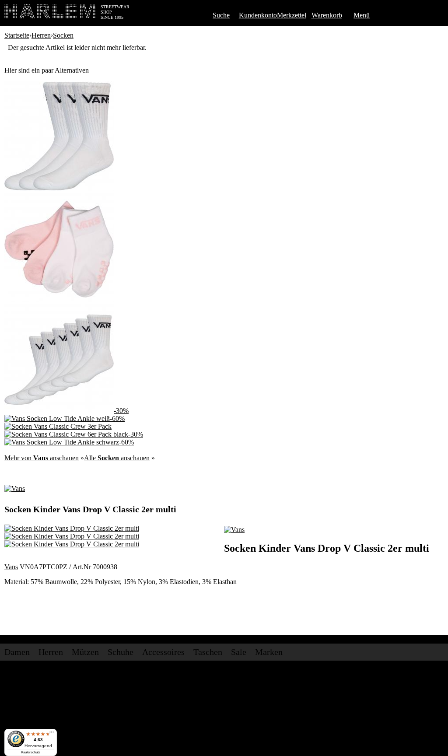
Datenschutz (120, 703)
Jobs (36, 673)
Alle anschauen (117, 458)
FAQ (144, 703)
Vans (11, 566)
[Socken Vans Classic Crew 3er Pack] (59, 188)
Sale (238, 652)
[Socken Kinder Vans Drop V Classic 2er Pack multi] (59, 299)
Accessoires (163, 652)
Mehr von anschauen (41, 458)
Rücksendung (183, 673)
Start (10, 703)
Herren (41, 35)
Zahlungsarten (144, 673)
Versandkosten (105, 673)
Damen (17, 652)
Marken (269, 652)
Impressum (32, 703)
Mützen (85, 652)
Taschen (207, 652)
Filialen (52, 673)
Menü (362, 15)
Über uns (17, 673)
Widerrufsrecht (83, 703)
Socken (63, 35)
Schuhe (120, 652)
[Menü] (51, 734)
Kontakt (74, 673)
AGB (55, 703)
